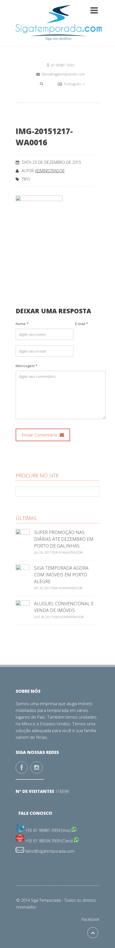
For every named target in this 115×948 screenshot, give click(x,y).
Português (72, 84)
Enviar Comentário (40, 435)
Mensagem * (26, 365)
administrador (49, 170)
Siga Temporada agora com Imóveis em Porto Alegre (61, 575)
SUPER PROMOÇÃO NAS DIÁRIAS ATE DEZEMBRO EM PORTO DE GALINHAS (64, 539)
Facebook (90, 919)
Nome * (22, 323)
